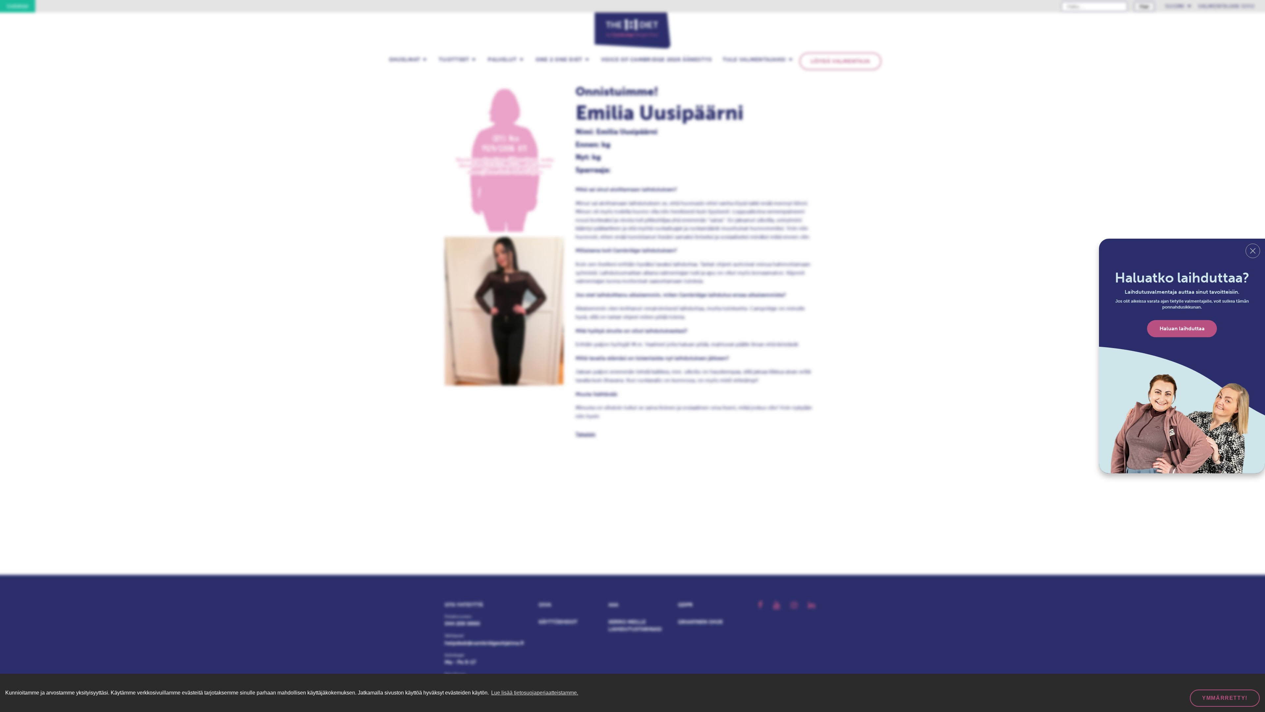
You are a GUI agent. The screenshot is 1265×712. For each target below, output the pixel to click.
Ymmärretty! (1225, 698)
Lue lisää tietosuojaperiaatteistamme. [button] (534, 693)
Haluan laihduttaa (1182, 328)
